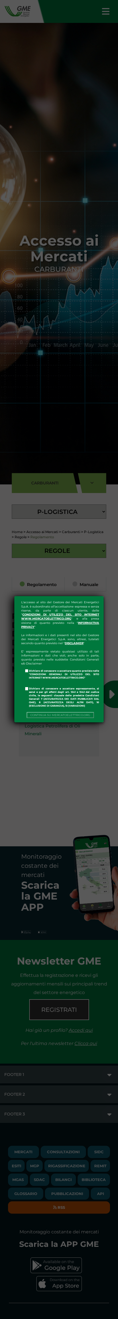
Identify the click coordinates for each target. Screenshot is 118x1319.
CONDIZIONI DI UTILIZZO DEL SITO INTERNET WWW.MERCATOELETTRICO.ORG (60, 616)
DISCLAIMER (74, 643)
